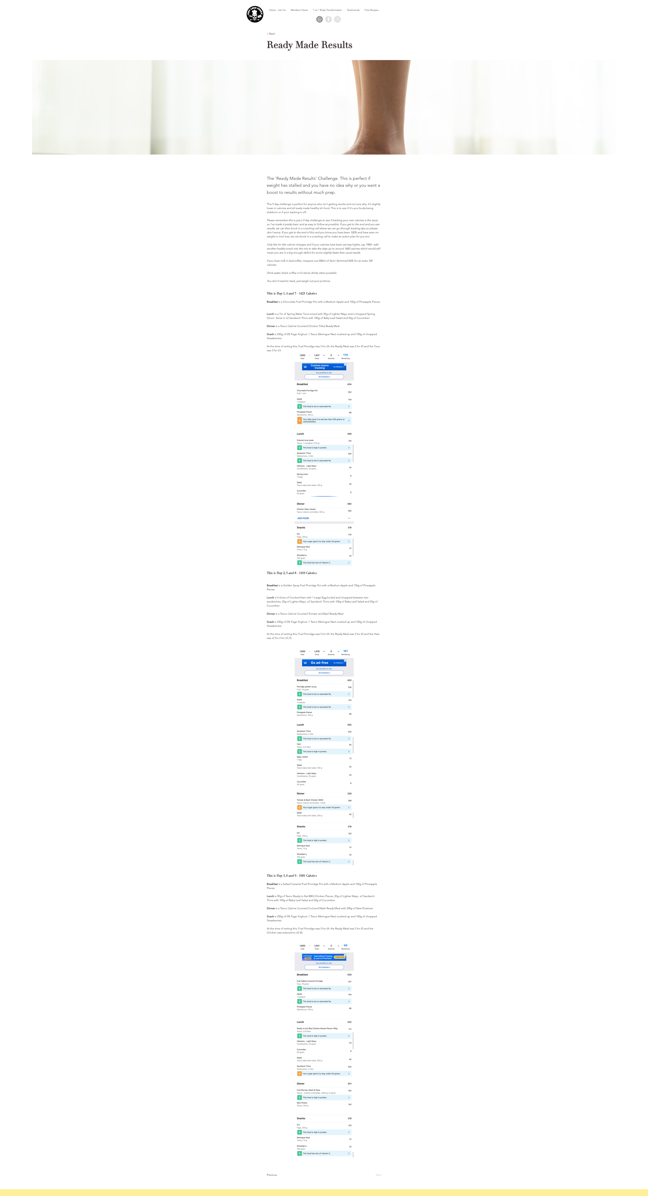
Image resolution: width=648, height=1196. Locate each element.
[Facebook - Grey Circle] (328, 19)
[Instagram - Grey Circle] (337, 19)
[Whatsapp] (319, 19)
